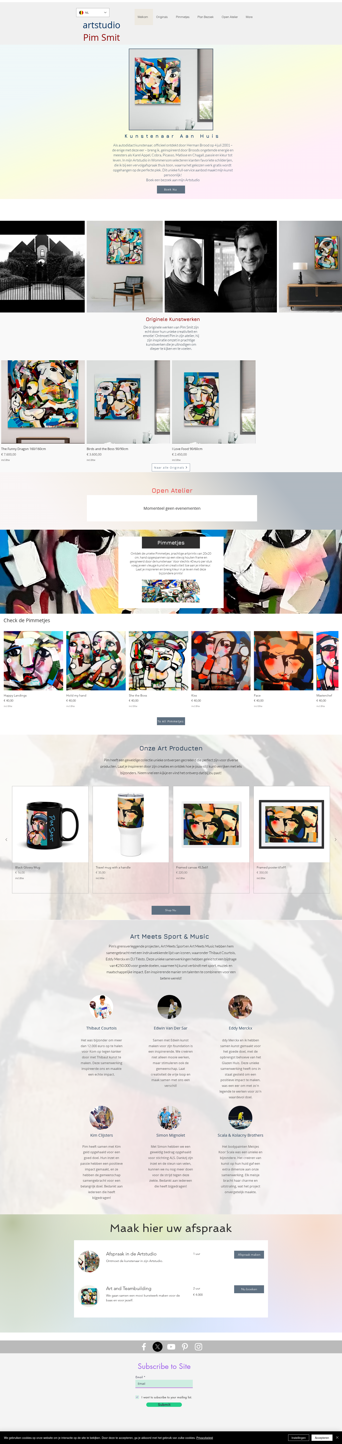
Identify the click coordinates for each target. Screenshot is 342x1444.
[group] (171, 669)
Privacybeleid (204, 1438)
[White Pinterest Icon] (185, 1347)
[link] (145, 1254)
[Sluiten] (337, 1438)
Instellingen (299, 1438)
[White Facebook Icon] (144, 1347)
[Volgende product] (333, 660)
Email (139, 1377)
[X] (157, 1347)
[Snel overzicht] (43, 402)
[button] (249, 1255)
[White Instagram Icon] (198, 1347)
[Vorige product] (9, 660)
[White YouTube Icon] (171, 1347)
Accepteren (322, 1438)
